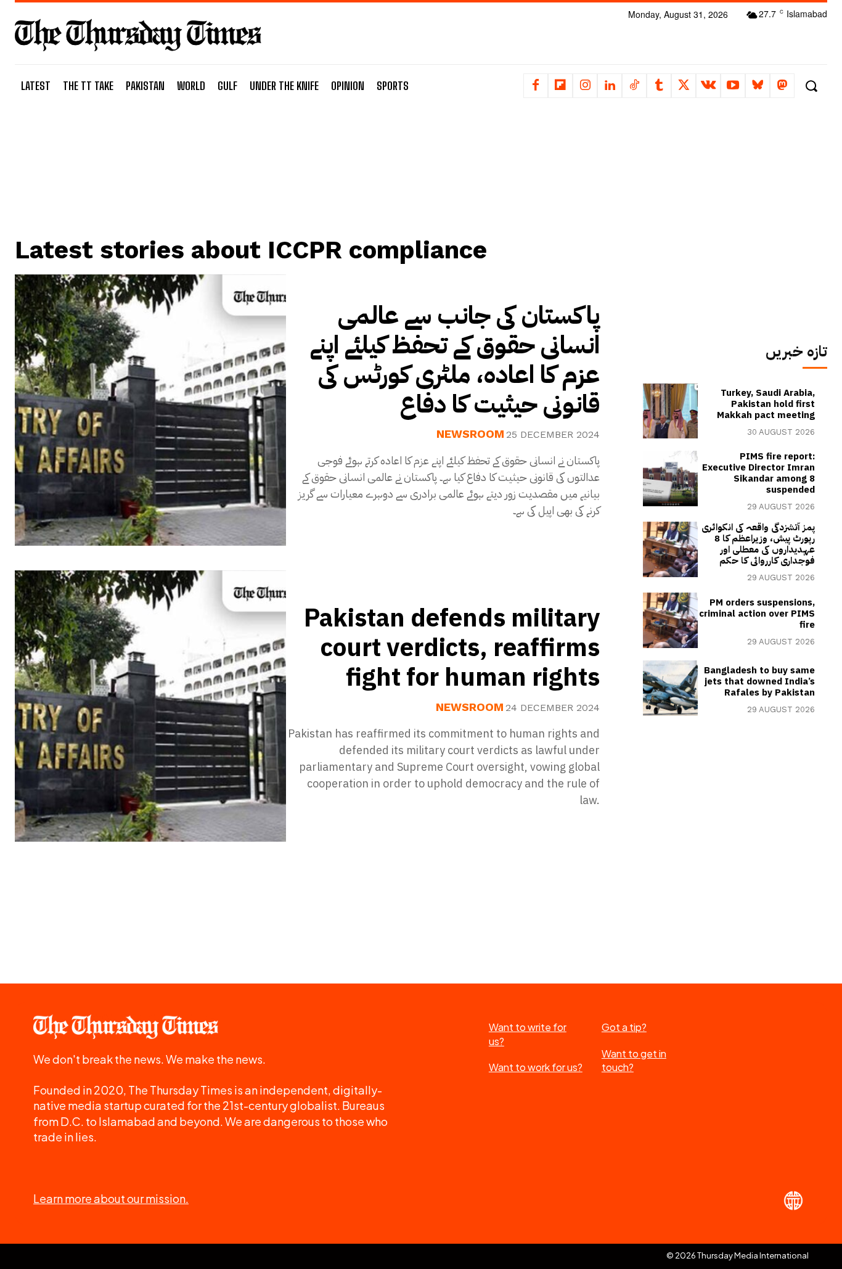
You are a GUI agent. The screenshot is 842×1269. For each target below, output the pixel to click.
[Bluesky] (757, 85)
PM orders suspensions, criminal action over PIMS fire (757, 613)
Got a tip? (624, 1027)
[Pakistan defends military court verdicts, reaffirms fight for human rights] (150, 706)
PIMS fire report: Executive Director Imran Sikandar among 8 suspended (758, 473)
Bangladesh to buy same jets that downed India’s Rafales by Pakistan (759, 681)
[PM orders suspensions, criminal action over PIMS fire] (670, 620)
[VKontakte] (708, 85)
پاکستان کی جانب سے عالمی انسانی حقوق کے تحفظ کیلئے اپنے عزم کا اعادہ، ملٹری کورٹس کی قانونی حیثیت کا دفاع (455, 360)
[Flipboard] (560, 85)
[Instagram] (585, 85)
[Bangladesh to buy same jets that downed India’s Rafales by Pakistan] (670, 688)
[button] (811, 86)
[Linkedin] (609, 85)
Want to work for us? (535, 1067)
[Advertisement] (316, 183)
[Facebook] (535, 85)
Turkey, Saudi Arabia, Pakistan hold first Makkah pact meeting (766, 404)
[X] (683, 85)
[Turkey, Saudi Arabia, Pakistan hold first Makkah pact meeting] (670, 411)
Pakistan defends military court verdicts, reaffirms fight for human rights (452, 648)
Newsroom (470, 434)
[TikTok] (634, 85)
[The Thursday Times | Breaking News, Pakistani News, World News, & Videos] (138, 34)
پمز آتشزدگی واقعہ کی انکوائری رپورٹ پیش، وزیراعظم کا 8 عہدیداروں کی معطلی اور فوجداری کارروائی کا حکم (758, 543)
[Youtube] (733, 85)
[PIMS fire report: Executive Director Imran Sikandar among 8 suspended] (670, 478)
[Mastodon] (782, 85)
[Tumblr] (659, 85)
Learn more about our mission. (111, 1198)
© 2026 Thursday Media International (737, 1255)
